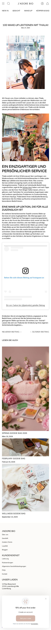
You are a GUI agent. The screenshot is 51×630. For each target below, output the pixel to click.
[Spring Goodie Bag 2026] (25, 389)
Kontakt (4, 574)
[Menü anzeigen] (3, 3)
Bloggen (5, 550)
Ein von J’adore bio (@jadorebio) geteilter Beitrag (25, 305)
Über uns (5, 534)
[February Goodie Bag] (25, 447)
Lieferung (5, 559)
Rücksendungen (7, 562)
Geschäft (5, 538)
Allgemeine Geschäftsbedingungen (14, 566)
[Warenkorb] (47, 3)
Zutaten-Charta (7, 542)
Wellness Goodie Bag (13, 513)
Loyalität (5, 546)
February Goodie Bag (13, 458)
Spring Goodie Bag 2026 (14, 433)
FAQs (4, 570)
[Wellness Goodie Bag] (25, 487)
